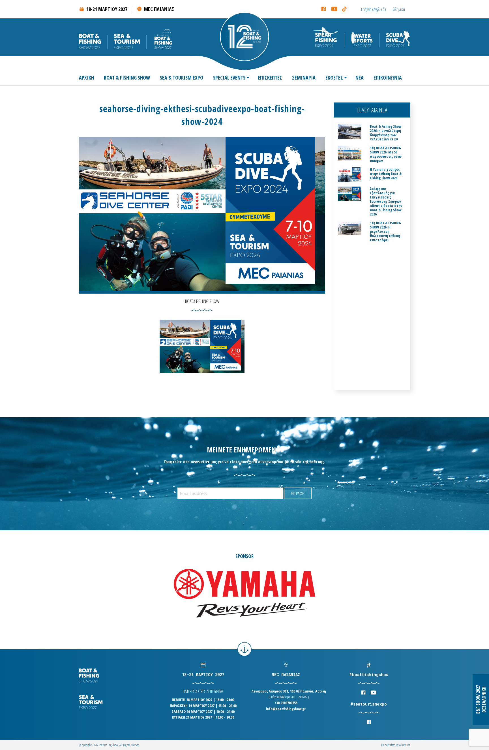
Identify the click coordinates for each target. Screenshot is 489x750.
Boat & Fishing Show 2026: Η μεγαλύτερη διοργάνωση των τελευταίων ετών (385, 132)
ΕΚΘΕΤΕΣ (334, 77)
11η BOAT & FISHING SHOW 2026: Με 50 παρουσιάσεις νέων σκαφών (386, 154)
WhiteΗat (404, 745)
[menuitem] (88, 78)
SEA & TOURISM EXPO (181, 77)
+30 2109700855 (285, 702)
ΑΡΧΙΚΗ (86, 77)
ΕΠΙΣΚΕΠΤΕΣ (270, 77)
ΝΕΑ (359, 77)
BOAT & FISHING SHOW (127, 77)
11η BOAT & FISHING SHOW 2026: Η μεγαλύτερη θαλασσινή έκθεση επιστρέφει (385, 231)
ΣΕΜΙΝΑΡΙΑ (304, 77)
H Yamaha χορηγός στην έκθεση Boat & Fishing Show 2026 (386, 173)
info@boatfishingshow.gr (286, 708)
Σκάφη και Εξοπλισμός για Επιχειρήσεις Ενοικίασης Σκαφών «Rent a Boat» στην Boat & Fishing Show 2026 (386, 201)
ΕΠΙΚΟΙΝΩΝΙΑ (388, 77)
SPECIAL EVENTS (229, 77)
